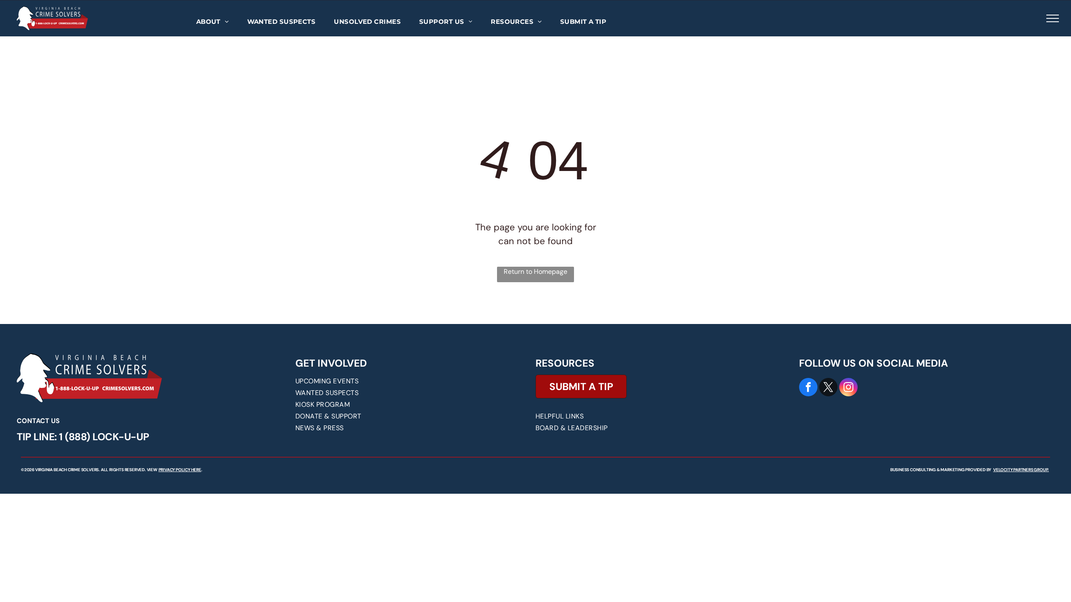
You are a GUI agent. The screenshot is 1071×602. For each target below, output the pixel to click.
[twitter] (828, 388)
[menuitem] (212, 22)
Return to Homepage (535, 271)
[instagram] (848, 388)
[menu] (1052, 18)
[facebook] (808, 388)
